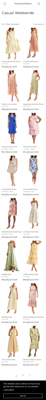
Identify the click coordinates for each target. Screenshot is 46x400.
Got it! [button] (23, 396)
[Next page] (29, 375)
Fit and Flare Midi (8, 359)
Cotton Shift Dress (30, 189)
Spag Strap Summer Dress (33, 104)
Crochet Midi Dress (30, 61)
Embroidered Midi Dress (11, 61)
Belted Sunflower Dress (32, 359)
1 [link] (16, 375)
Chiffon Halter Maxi (30, 274)
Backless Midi (7, 317)
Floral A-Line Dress (9, 104)
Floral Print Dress (30, 147)
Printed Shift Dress (9, 189)
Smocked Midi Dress (31, 232)
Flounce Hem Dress (9, 147)
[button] (4, 3)
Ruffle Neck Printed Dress (12, 232)
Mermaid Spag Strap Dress (33, 317)
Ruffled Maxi (6, 274)
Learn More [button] (9, 390)
